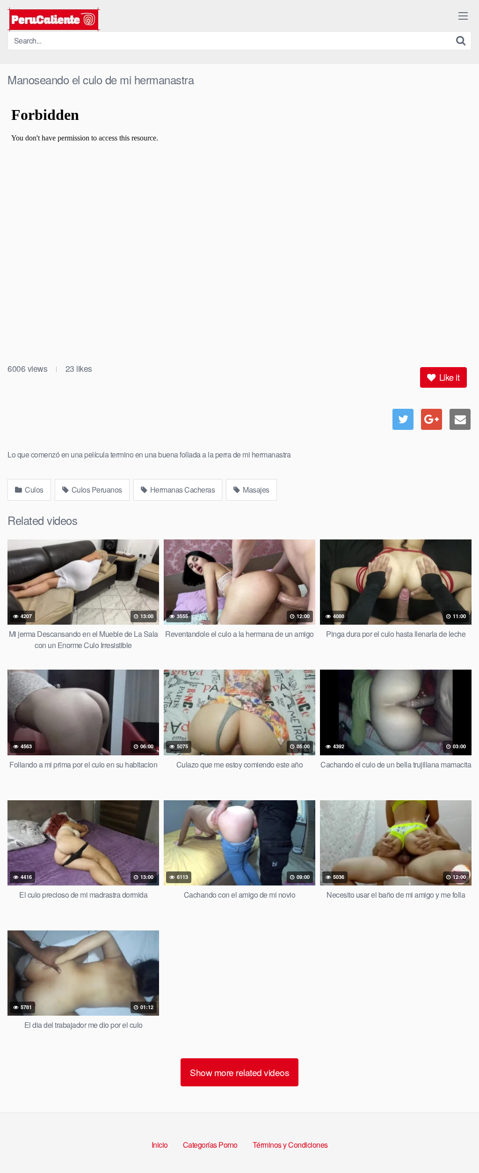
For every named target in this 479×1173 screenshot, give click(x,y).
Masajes (255, 489)
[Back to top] (453, 1143)
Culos (33, 489)
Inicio (160, 1144)
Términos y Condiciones (290, 1144)
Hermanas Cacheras (181, 489)
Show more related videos (239, 1072)
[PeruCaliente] (53, 19)
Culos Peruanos (96, 489)
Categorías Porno (210, 1144)
